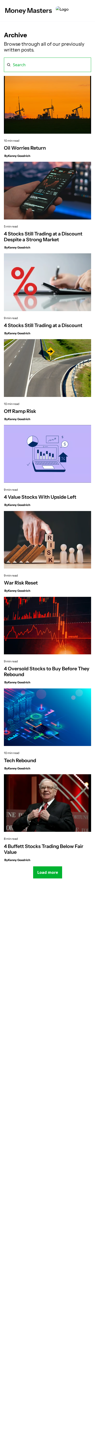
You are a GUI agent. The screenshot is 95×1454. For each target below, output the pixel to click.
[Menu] (88, 11)
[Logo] (62, 10)
